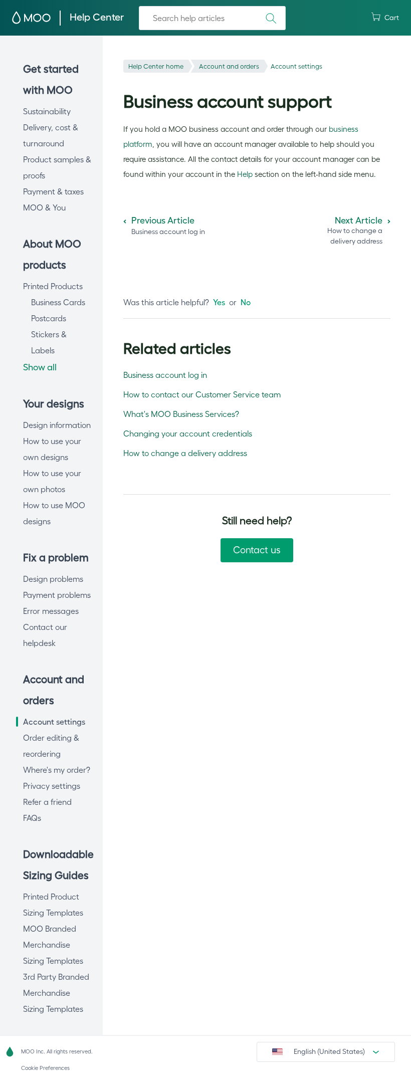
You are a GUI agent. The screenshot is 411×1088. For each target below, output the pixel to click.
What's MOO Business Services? (181, 413)
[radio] (219, 302)
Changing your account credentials (187, 433)
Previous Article (162, 220)
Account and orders (229, 66)
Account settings (296, 66)
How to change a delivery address (185, 453)
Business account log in (165, 374)
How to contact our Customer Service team (202, 394)
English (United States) (329, 1051)
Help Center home (155, 66)
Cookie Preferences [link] (45, 1068)
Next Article (358, 220)
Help (245, 174)
